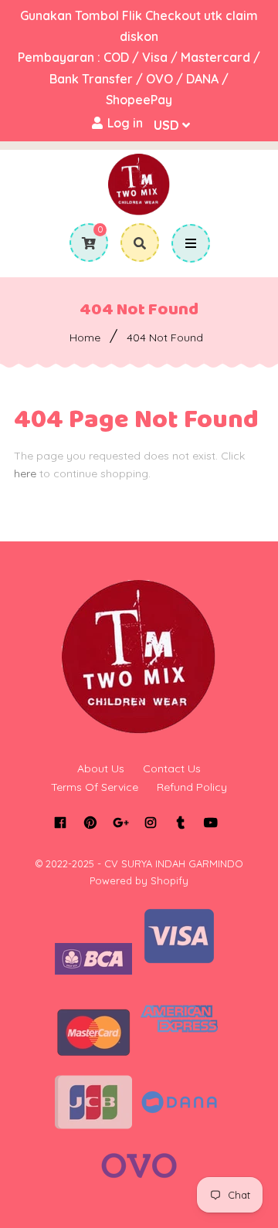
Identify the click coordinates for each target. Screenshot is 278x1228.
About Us (100, 768)
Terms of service (94, 787)
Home (85, 337)
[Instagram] (150, 822)
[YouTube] (210, 822)
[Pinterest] (90, 822)
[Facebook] (60, 822)
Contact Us (172, 768)
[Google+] (120, 822)
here (25, 473)
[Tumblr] (180, 822)
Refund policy (192, 787)
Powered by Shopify (139, 880)
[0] (83, 243)
